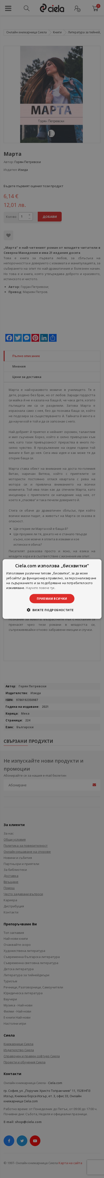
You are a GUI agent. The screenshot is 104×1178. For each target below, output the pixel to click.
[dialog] (52, 589)
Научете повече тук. (40, 588)
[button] (52, 610)
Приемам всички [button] (52, 598)
